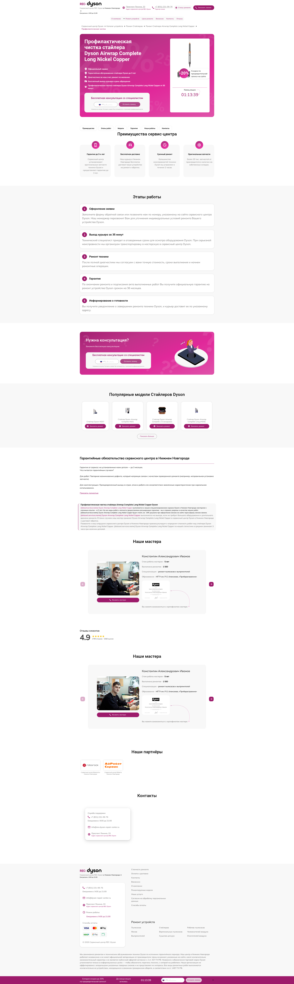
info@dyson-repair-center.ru (98, 898)
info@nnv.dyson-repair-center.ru (105, 827)
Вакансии (160, 19)
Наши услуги (137, 894)
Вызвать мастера (119, 600)
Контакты (170, 19)
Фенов (134, 932)
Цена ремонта (147, 19)
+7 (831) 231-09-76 (163, 7)
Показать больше (147, 436)
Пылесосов (136, 927)
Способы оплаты (138, 905)
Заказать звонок (204, 8)
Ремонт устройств (132, 19)
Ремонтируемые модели (142, 890)
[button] (211, 584)
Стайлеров (164, 927)
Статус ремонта (184, 8)
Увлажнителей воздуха (197, 932)
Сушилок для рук (167, 936)
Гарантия (134, 128)
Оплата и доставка (139, 873)
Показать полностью (89, 493)
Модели (121, 128)
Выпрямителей (138, 936)
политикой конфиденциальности (133, 109)
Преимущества (88, 128)
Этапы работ (106, 128)
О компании (116, 19)
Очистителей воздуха (196, 936)
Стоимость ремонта (140, 869)
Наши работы (149, 128)
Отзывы (180, 19)
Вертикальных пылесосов (170, 932)
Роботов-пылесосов (196, 927)
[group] (90, 767)
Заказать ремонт (96, 426)
